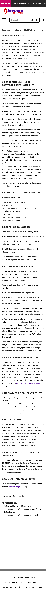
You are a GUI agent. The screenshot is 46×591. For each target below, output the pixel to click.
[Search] (31, 19)
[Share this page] (42, 20)
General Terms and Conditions (28, 383)
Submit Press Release (14, 582)
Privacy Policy (29, 587)
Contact (40, 587)
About (12, 578)
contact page (14, 487)
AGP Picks (5, 3)
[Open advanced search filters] (36, 19)
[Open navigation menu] (4, 20)
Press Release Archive (27, 578)
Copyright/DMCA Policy (12, 587)
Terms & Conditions (33, 582)
